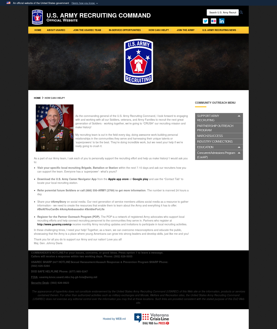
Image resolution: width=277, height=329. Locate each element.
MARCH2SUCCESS (210, 135)
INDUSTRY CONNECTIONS (215, 141)
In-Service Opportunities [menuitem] (125, 30)
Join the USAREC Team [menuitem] (87, 30)
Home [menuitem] (37, 30)
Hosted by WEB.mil (114, 319)
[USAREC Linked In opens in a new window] (222, 20)
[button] (85, 3)
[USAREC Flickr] (213, 20)
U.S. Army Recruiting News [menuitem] (219, 30)
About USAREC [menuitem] (56, 30)
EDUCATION (205, 147)
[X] (205, 20)
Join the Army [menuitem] (185, 30)
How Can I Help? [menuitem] (159, 30)
